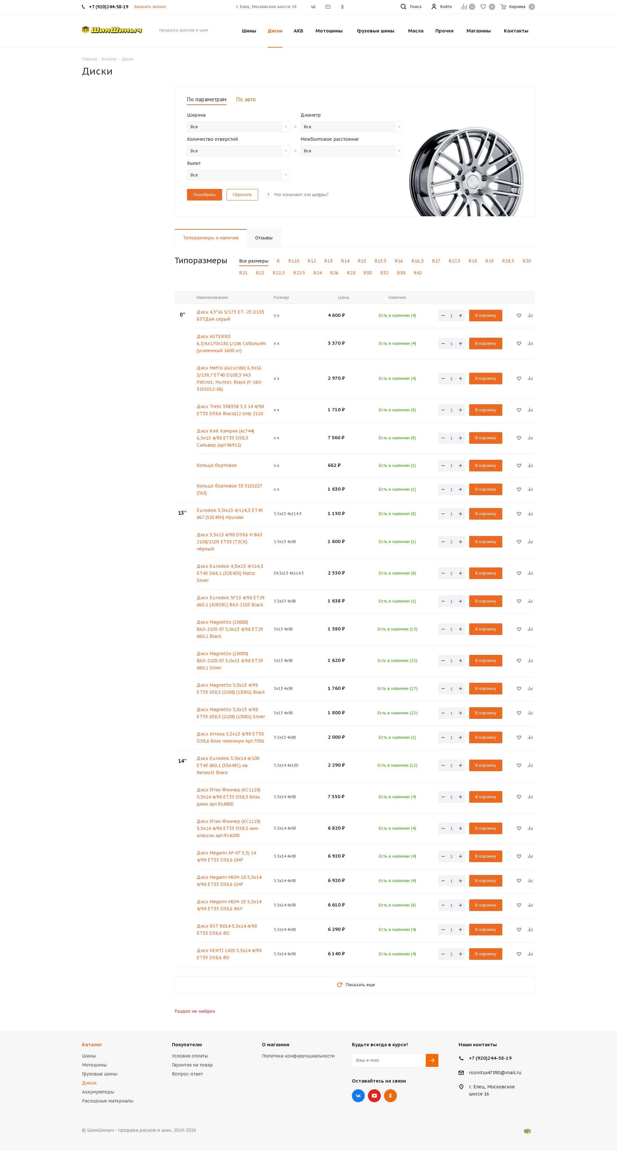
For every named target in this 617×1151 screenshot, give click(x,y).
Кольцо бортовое (217, 465)
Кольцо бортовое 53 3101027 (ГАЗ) (229, 489)
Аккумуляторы (98, 1092)
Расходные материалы (107, 1101)
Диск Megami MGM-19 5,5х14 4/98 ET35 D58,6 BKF (229, 905)
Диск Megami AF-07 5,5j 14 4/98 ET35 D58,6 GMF (226, 856)
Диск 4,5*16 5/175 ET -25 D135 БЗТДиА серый (230, 315)
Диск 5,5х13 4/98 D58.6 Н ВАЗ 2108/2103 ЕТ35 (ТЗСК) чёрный (229, 542)
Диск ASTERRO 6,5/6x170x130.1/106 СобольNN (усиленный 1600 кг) (231, 343)
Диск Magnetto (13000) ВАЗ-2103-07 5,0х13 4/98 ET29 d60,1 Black (230, 629)
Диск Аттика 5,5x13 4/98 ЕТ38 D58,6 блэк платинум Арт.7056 (230, 737)
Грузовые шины (99, 1074)
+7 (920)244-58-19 (490, 1058)
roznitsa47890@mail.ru (495, 1072)
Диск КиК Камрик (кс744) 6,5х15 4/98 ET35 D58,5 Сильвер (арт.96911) (225, 438)
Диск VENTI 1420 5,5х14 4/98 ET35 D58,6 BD (229, 954)
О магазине (276, 1044)
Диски (89, 1083)
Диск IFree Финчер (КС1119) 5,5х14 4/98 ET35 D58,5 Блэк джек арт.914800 (228, 797)
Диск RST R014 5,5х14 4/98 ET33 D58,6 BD (227, 929)
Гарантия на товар (192, 1065)
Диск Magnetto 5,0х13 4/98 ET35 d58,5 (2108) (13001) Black (231, 688)
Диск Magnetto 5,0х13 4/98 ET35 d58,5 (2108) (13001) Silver (231, 713)
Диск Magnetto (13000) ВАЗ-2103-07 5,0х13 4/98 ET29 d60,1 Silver (230, 661)
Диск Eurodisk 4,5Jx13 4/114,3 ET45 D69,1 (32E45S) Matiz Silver (230, 573)
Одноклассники (390, 1095)
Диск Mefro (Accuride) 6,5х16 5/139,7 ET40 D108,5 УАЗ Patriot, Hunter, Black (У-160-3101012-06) (230, 378)
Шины (89, 1056)
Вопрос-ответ (187, 1074)
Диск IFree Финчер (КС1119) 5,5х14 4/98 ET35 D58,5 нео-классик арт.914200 (228, 828)
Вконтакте (358, 1095)
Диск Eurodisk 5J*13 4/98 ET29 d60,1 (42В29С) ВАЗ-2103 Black (230, 601)
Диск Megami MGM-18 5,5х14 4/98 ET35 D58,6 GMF (229, 880)
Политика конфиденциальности (298, 1056)
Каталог (92, 1044)
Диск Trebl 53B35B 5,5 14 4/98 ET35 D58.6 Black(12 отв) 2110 (230, 410)
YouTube (374, 1095)
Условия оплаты (190, 1056)
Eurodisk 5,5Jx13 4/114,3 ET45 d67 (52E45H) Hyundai (230, 513)
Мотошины (94, 1065)
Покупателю (187, 1044)
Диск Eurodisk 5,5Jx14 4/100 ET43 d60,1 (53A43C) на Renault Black (228, 765)
